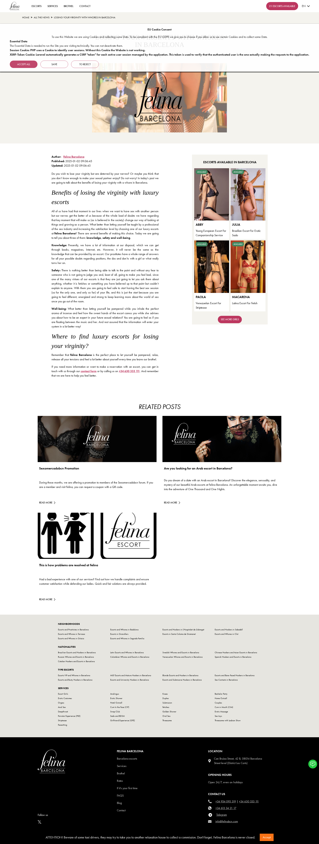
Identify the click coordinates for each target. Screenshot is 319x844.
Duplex (165, 698)
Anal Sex (62, 707)
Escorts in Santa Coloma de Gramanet (179, 634)
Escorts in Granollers (119, 634)
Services (52, 6)
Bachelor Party (221, 693)
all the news (41, 17)
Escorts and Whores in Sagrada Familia (127, 638)
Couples (218, 702)
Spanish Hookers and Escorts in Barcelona (233, 656)
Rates (120, 781)
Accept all (23, 64)
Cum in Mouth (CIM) (224, 707)
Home (25, 17)
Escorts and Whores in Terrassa (71, 634)
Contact (121, 810)
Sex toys (218, 716)
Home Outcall (221, 698)
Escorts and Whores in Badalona (124, 629)
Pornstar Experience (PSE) (69, 716)
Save (54, 64)
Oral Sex (166, 716)
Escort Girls (63, 693)
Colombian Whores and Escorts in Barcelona (129, 656)
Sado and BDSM (117, 716)
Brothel (68, 6)
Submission (167, 702)
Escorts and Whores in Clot (226, 634)
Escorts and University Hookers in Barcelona (129, 679)
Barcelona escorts (127, 759)
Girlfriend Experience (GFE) (122, 720)
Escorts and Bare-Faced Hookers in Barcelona (234, 675)
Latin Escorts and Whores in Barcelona (127, 652)
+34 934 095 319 (225, 801)
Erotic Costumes (65, 698)
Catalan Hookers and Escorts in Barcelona (76, 661)
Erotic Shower (116, 698)
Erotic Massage (221, 711)
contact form (89, 371)
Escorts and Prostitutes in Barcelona (73, 629)
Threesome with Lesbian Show (228, 720)
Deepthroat (63, 711)
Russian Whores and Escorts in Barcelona (76, 656)
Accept (267, 837)
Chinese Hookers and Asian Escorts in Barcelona (236, 652)
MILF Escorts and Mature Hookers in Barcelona (130, 675)
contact (84, 6)
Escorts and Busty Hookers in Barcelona (75, 679)
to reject (85, 64)
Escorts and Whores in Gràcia (71, 638)
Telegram (221, 815)
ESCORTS (37, 6)
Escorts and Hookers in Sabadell (229, 629)
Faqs (120, 795)
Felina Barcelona (73, 157)
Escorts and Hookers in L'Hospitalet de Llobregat (183, 629)
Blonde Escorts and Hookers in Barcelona (180, 675)
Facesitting (62, 724)
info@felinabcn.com (226, 821)
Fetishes (165, 707)
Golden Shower (169, 711)
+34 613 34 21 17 (225, 808)
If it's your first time (127, 788)
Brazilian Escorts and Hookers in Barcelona (77, 652)
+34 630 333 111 (129, 371)
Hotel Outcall (116, 702)
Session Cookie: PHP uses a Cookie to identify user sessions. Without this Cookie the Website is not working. (77, 50)
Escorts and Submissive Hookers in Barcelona (182, 679)
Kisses (165, 693)
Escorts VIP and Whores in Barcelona (74, 675)
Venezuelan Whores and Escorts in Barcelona (182, 656)
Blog (119, 803)
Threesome (167, 720)
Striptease (62, 720)
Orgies (61, 702)
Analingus (114, 693)
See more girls (230, 319)
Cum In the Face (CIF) (119, 707)
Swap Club (115, 711)
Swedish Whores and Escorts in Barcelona (180, 652)
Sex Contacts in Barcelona (226, 679)
